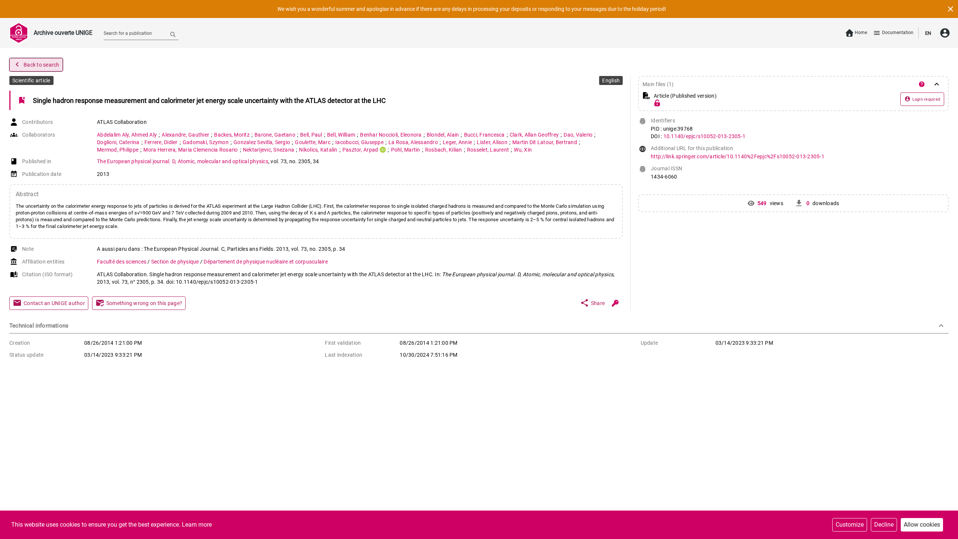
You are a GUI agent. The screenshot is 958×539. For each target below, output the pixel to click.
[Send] (173, 34)
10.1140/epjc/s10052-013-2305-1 (704, 136)
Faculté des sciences (122, 262)
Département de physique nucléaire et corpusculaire (266, 262)
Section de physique (175, 262)
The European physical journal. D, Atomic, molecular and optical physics (182, 161)
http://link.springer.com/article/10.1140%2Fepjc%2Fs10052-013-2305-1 (737, 156)
